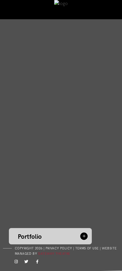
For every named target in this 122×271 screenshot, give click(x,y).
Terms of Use (87, 248)
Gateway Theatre (54, 254)
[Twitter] (25, 263)
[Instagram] (15, 263)
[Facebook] (36, 263)
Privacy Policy (59, 248)
